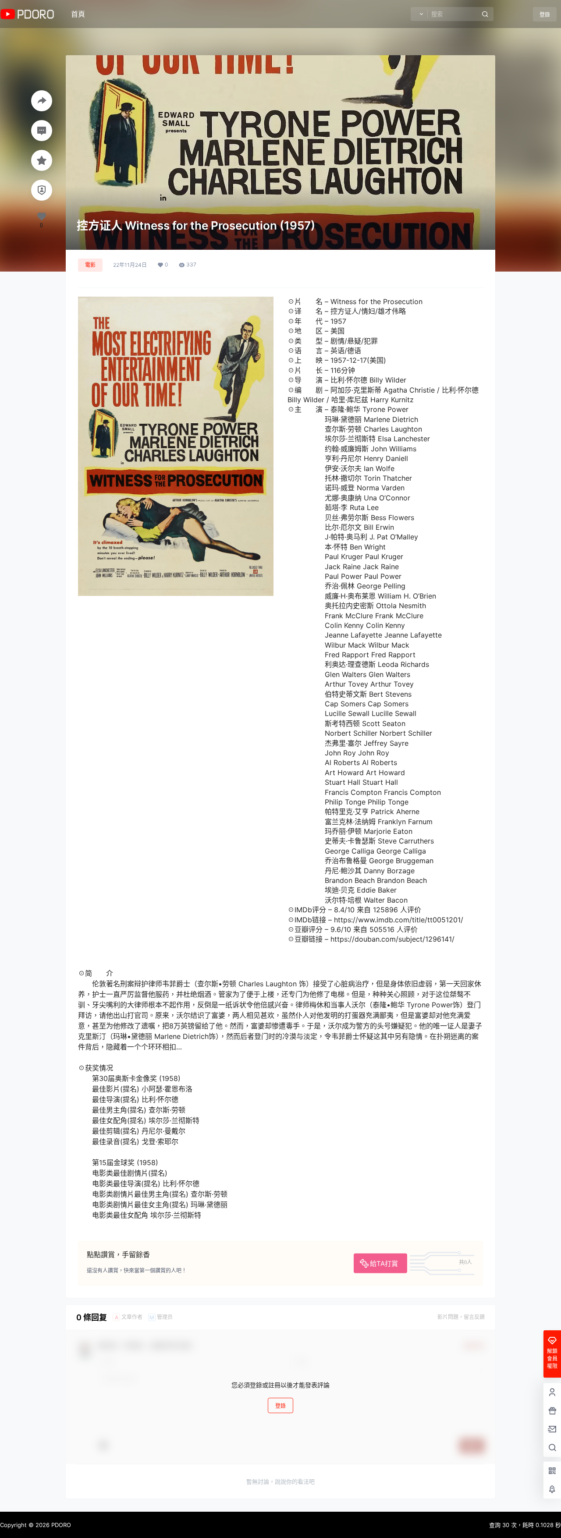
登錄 (545, 14)
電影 (90, 265)
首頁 (78, 14)
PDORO (60, 1524)
